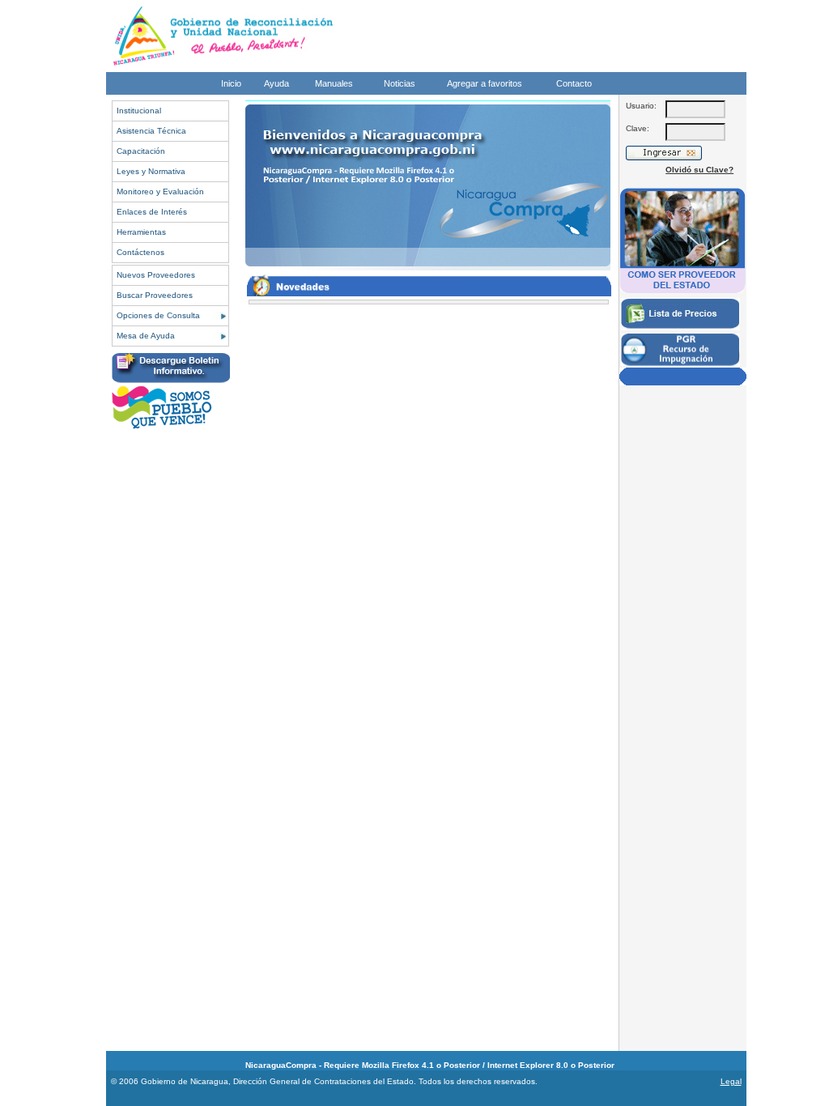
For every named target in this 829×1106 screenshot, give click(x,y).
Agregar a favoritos (484, 83)
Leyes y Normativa (151, 171)
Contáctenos (140, 252)
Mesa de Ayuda (146, 335)
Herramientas (141, 232)
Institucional (139, 110)
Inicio (231, 83)
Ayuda (276, 83)
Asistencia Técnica (151, 130)
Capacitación (141, 151)
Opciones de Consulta (158, 315)
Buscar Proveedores (155, 295)
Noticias (399, 83)
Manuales (334, 83)
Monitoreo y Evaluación (160, 191)
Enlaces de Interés (152, 211)
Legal (731, 1081)
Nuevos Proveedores (156, 274)
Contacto (574, 83)
